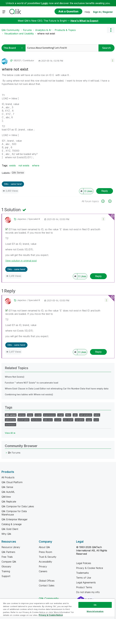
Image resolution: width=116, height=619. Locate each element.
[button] (112, 60)
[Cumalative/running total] (104, 201)
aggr (89, 420)
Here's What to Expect (84, 20)
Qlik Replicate (9, 501)
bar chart (68, 420)
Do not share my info (88, 592)
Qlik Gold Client (10, 529)
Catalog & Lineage (12, 524)
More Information (95, 611)
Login (44, 3)
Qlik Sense (18, 172)
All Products (8, 477)
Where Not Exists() (14, 376)
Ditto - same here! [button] (13, 184)
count (58, 420)
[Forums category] (6, 453)
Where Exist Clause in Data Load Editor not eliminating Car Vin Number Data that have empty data (56, 388)
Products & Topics (65, 30)
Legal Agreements (86, 582)
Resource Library (11, 547)
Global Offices (47, 580)
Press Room (45, 551)
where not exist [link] (46, 33)
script (38, 415)
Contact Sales (46, 585)
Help (87, 11)
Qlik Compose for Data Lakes (18, 506)
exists (12, 165)
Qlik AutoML (8, 491)
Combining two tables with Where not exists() (29, 394)
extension (10, 424)
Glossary (6, 566)
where (35, 165)
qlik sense (11, 415)
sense (22, 415)
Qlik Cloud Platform (12, 482)
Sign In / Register (103, 11)
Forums (27, 30)
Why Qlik (6, 533)
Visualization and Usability (19, 33)
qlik (75, 415)
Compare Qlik (9, 561)
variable (80, 420)
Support (6, 576)
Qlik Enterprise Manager (14, 519)
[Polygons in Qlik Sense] (109, 201)
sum (96, 420)
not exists (23, 165)
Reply (104, 190)
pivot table (23, 420)
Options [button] (110, 30)
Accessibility (45, 561)
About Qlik (44, 547)
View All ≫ (10, 433)
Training (6, 571)
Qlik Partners (8, 551)
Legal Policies (83, 563)
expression (49, 415)
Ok (95, 605)
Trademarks (82, 572)
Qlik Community (10, 30)
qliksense (10, 420)
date (30, 415)
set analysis (85, 415)
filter (68, 415)
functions (36, 420)
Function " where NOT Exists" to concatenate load (31, 382)
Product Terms (84, 587)
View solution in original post (21, 260)
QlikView (6, 496)
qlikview (48, 420)
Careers (43, 571)
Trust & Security (47, 556)
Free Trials (7, 556)
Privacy (43, 566)
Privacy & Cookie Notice (89, 567)
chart (60, 415)
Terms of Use (83, 577)
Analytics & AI (43, 30)
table (96, 415)
